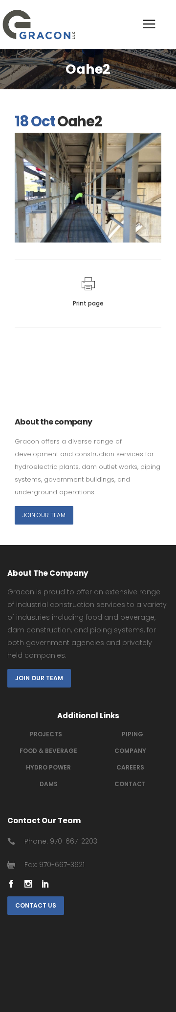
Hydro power (48, 767)
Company (130, 751)
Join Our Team (44, 515)
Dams (49, 784)
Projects (46, 734)
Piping (132, 734)
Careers (130, 767)
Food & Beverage (48, 751)
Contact (130, 784)
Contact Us (35, 905)
